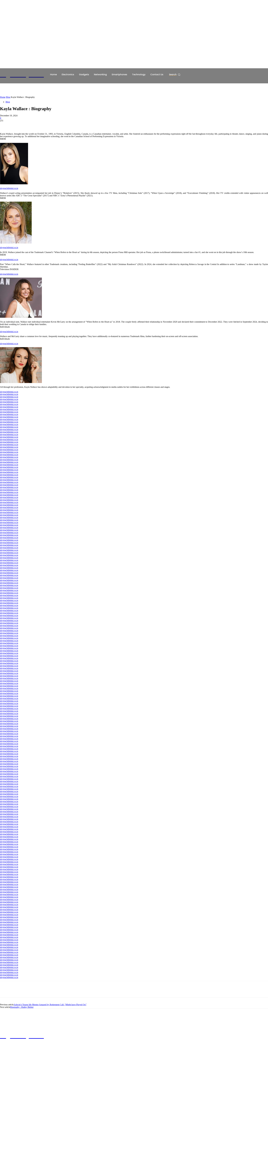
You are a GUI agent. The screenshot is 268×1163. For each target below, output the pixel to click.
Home (2, 97)
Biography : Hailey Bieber (22, 1007)
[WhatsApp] (34, 124)
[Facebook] (4, 124)
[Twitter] (14, 124)
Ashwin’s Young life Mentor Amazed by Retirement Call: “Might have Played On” (50, 1004)
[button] (175, 74)
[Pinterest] (24, 124)
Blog (8, 97)
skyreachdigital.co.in (9, 188)
